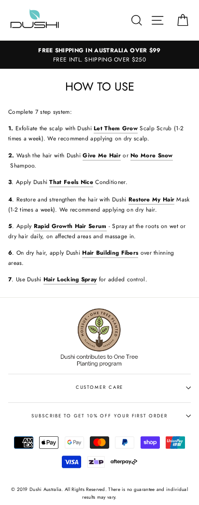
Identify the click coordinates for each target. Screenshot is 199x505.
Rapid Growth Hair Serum (70, 226)
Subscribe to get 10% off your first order (99, 416)
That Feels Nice (71, 182)
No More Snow (151, 155)
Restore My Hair (151, 199)
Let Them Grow (116, 128)
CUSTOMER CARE (100, 387)
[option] (99, 55)
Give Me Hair (102, 155)
